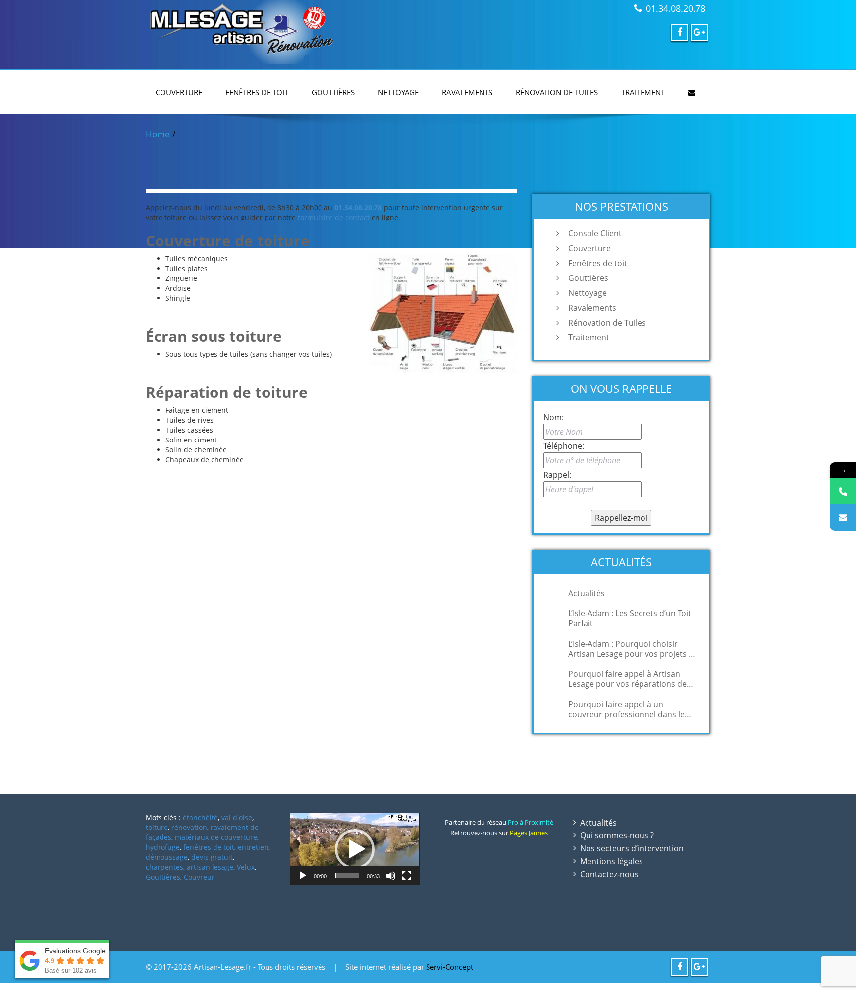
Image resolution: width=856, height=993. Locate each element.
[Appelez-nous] (843, 491)
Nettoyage (398, 92)
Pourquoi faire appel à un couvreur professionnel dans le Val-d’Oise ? (626, 709)
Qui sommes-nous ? (617, 835)
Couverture (179, 92)
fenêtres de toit (208, 847)
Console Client (595, 233)
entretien (253, 847)
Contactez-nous (609, 874)
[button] (354, 849)
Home (158, 134)
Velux (246, 867)
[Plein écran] (407, 876)
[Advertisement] (428, 987)
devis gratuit (212, 857)
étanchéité (200, 817)
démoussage (167, 857)
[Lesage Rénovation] (283, 32)
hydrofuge (163, 847)
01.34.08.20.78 (675, 8)
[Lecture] (303, 876)
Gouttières (333, 92)
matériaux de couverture (216, 837)
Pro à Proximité (530, 822)
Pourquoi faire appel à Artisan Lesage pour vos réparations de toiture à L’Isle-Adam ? (627, 679)
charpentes (164, 867)
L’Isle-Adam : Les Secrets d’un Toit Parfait (629, 618)
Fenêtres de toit (256, 92)
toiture (157, 827)
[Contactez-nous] (843, 517)
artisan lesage (210, 867)
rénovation (189, 827)
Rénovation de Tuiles (557, 92)
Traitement (643, 92)
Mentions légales (611, 861)
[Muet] (391, 876)
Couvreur (199, 877)
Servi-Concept (449, 967)
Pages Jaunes (529, 832)
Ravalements (467, 92)
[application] (354, 849)
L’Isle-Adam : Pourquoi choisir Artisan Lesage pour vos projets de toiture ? (633, 649)
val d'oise (236, 817)
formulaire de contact (334, 217)
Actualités (586, 593)
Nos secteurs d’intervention (632, 848)
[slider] (346, 875)
